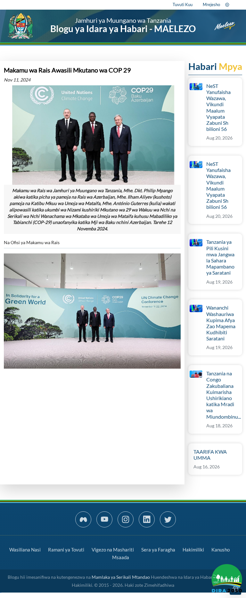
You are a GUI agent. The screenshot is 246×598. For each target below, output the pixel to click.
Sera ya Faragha (158, 549)
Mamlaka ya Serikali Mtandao (121, 577)
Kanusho (220, 549)
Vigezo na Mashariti (113, 549)
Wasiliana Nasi (25, 549)
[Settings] (227, 4)
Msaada (120, 557)
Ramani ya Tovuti (66, 549)
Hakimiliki (193, 549)
